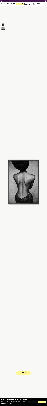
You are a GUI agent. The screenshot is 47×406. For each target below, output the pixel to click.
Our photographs (26, 4)
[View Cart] (45, 4)
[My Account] (42, 4)
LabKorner (38, 3)
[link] (8, 4)
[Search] (22, 3)
